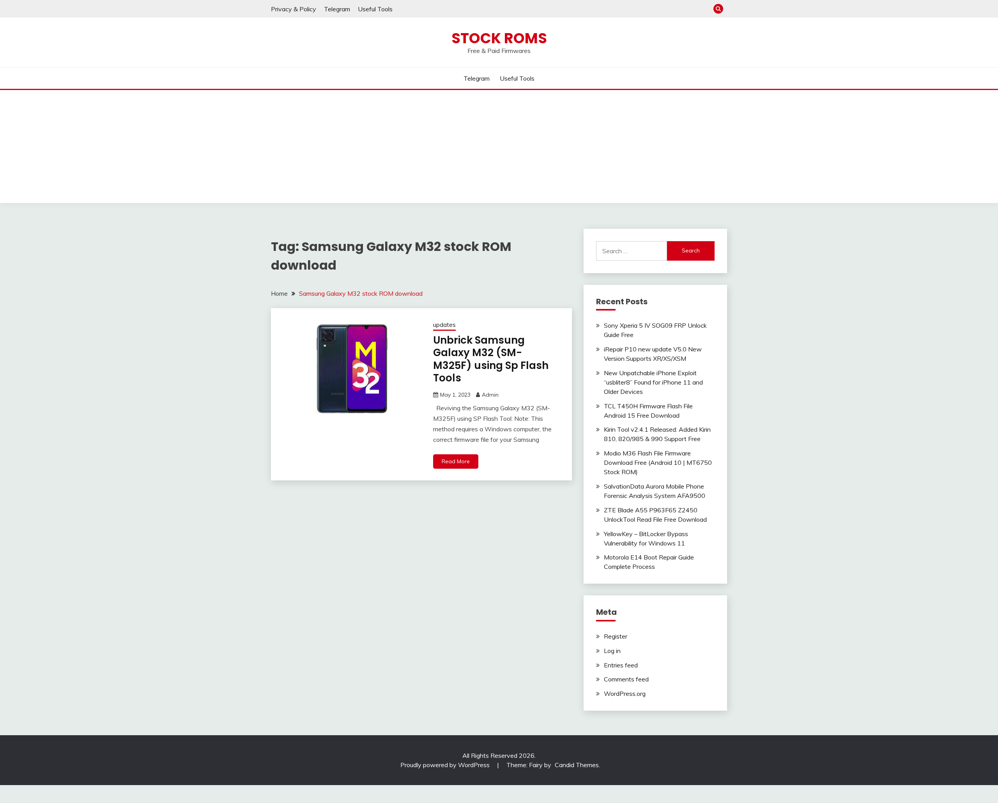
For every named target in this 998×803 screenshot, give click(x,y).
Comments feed (626, 679)
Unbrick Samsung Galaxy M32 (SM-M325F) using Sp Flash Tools (491, 359)
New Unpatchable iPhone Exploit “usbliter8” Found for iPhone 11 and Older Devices (653, 382)
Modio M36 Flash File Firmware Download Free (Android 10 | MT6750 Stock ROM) (658, 462)
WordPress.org (625, 693)
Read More (456, 461)
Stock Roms (499, 38)
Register (615, 636)
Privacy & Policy (293, 9)
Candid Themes (577, 765)
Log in (612, 651)
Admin (490, 394)
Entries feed (621, 665)
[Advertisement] (499, 148)
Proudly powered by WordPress (445, 765)
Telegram (337, 9)
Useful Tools (375, 9)
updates (444, 324)
